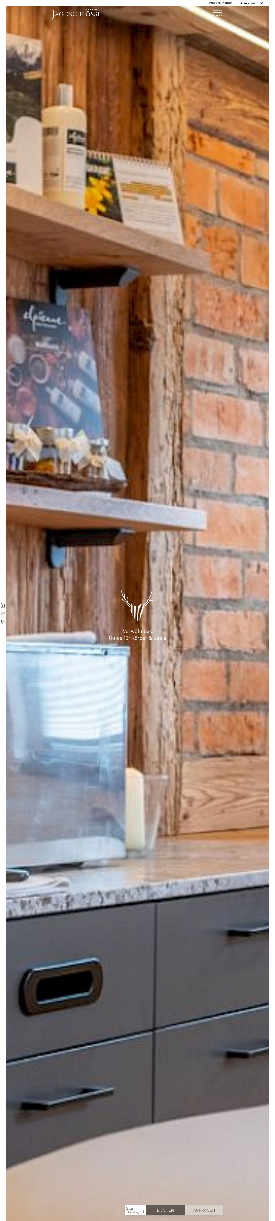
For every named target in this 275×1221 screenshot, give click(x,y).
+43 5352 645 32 (246, 2)
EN (262, 2)
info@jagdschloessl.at (220, 2)
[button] (217, 14)
